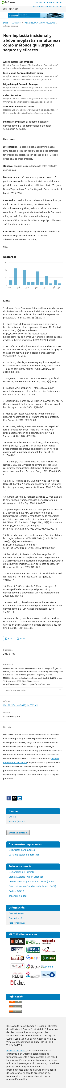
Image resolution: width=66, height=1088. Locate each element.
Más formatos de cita (15, 690)
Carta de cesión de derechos (24, 854)
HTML (23, 638)
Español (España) (17, 821)
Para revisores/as (17, 922)
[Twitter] (14, 799)
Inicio (5, 22)
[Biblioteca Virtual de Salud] (17, 951)
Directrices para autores (22, 849)
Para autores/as (16, 918)
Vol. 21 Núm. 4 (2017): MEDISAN (40, 22)
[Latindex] (17, 960)
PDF (10, 638)
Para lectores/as (16, 913)
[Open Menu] (3, 15)
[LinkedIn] (19, 799)
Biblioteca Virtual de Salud (48, 2)
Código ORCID (16, 891)
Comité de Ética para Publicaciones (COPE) (31, 881)
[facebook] (8, 799)
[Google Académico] (33, 960)
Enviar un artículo (18, 832)
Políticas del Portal (16, 1050)
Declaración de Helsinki (21, 871)
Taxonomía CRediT (19, 895)
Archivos (16, 22)
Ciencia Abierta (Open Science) (26, 876)
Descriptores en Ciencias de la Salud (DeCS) (32, 886)
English (12, 816)
